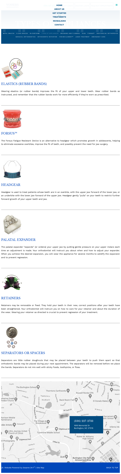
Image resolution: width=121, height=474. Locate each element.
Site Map (40, 468)
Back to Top (112, 468)
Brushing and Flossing (70, 33)
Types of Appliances (49, 33)
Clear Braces (22, 33)
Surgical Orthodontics (26, 37)
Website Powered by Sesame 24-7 (19, 467)
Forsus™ (91, 33)
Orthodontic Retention (47, 37)
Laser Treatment (82, 37)
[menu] (116, 4)
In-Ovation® (35, 33)
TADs (84, 33)
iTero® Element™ (66, 37)
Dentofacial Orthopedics (107, 33)
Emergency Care (98, 37)
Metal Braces (8, 33)
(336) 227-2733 (83, 421)
